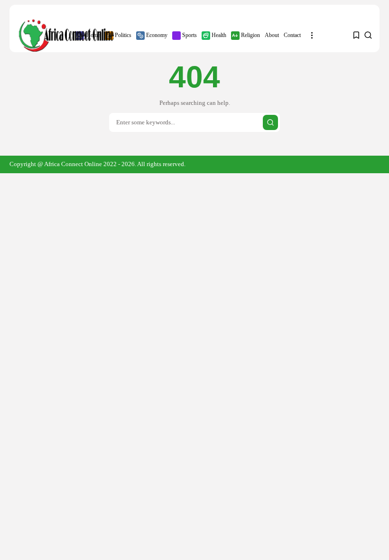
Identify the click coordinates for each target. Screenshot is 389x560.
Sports (189, 35)
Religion (250, 35)
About (272, 35)
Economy (156, 35)
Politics (123, 35)
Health (219, 35)
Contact (292, 35)
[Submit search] (270, 122)
